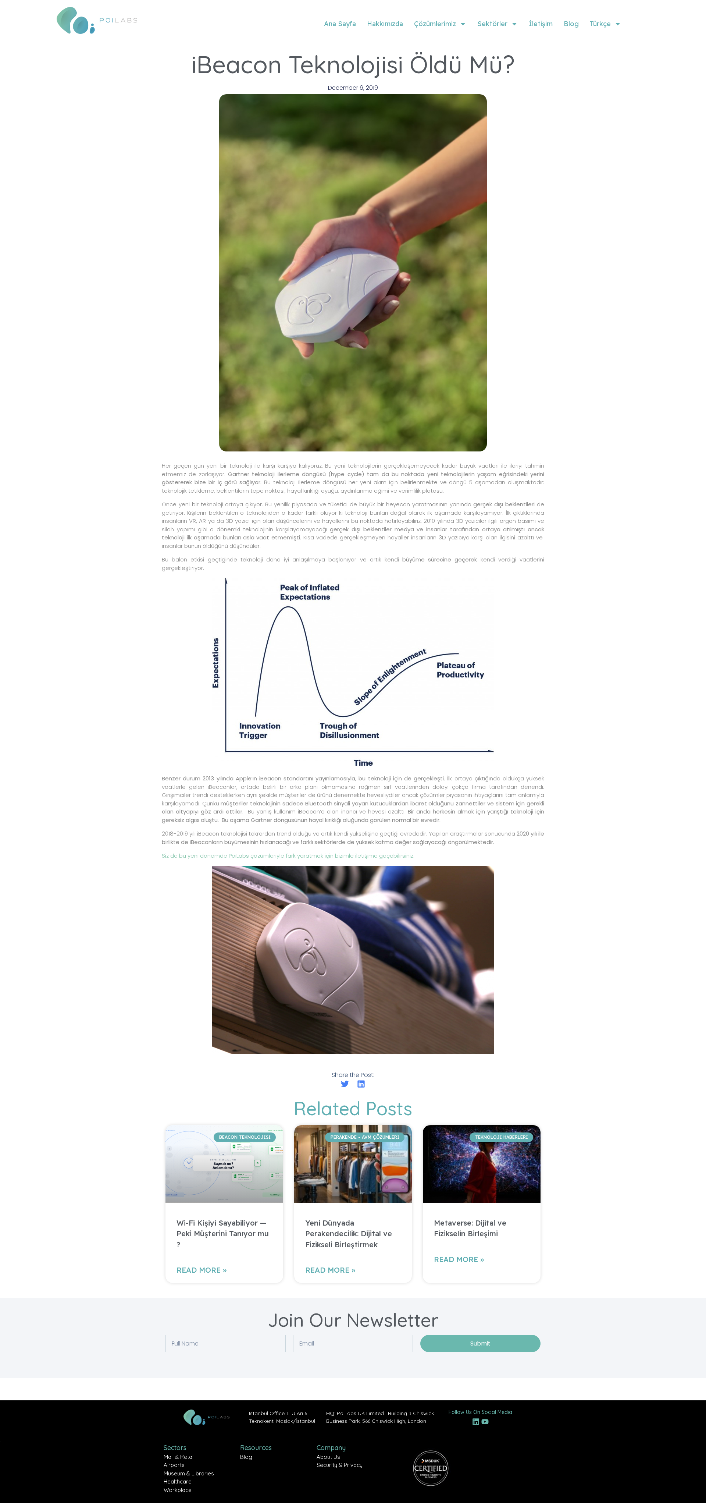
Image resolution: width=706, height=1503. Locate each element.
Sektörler (492, 24)
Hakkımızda (385, 24)
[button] (345, 1084)
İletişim (541, 24)
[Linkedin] (475, 1421)
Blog (571, 24)
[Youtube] (485, 1421)
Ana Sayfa (340, 24)
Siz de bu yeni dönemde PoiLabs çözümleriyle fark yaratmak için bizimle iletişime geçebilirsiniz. (288, 855)
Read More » (201, 1270)
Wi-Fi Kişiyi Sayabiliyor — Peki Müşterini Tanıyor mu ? (222, 1233)
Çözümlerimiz (435, 24)
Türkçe (600, 24)
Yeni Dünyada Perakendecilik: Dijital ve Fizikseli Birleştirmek (348, 1233)
